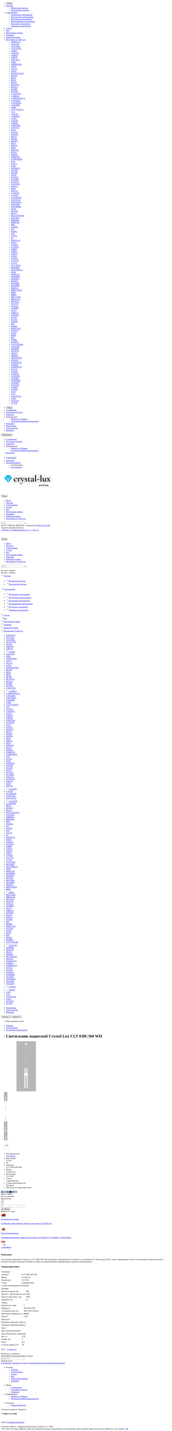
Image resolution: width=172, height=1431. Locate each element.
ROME (14, 340)
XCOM (14, 403)
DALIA (14, 132)
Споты (9, 28)
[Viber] (13, 1192)
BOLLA (14, 87)
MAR (13, 272)
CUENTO (15, 128)
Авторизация (16, 465)
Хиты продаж (12, 428)
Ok (127, 1429)
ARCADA (15, 60)
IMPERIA (15, 220)
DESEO (14, 141)
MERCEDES (16, 290)
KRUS (14, 243)
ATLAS (14, 69)
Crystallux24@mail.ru (15, 1422)
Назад (9, 3)
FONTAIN (15, 184)
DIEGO (14, 146)
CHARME (15, 105)
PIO (12, 324)
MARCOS (15, 274)
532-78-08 (43, 525)
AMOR (14, 58)
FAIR (13, 166)
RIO (13, 338)
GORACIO (16, 200)
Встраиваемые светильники (23, 21)
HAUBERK (16, 207)
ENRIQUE (15, 157)
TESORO (15, 383)
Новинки (10, 430)
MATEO (14, 281)
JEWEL (14, 231)
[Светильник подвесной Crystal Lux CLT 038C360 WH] (26, 1091)
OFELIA (14, 306)
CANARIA (16, 100)
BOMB (14, 89)
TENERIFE (16, 380)
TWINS (14, 390)
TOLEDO (15, 385)
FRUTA (14, 191)
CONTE (14, 114)
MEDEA (14, 288)
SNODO (14, 360)
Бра (7, 30)
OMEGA (15, 313)
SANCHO (15, 347)
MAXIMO (15, 286)
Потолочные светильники (22, 17)
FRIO (13, 189)
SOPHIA (15, 365)
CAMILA (15, 96)
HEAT (13, 209)
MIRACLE (15, 299)
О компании (11, 410)
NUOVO (15, 304)
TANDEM (15, 376)
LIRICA (14, 254)
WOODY (15, 401)
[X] (10, 1192)
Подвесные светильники (21, 15)
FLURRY (15, 180)
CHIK (13, 107)
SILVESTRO (16, 358)
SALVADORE (17, 344)
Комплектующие (13, 37)
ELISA (14, 152)
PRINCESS (16, 329)
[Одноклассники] (5, 1192)
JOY (13, 234)
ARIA (13, 62)
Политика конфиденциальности (25, 421)
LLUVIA (15, 261)
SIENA (14, 353)
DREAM (15, 150)
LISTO (14, 256)
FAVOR (14, 170)
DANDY (15, 134)
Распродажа (11, 426)
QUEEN (14, 331)
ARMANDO (16, 64)
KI (12, 238)
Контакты (10, 424)
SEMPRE (15, 349)
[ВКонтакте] (2, 1192)
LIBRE (14, 250)
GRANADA (16, 202)
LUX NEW (16, 265)
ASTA (13, 67)
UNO (13, 392)
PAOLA (14, 320)
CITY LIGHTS (17, 110)
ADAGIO (15, 44)
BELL (13, 78)
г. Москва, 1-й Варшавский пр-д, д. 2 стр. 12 (20, 530)
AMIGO (14, 55)
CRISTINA (16, 125)
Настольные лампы (14, 33)
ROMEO (15, 342)
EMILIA (14, 155)
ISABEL (14, 227)
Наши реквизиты (18, 1405)
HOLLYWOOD (17, 216)
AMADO (15, 53)
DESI (13, 143)
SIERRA (14, 356)
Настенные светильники (21, 19)
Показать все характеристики (18, 1187)
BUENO (14, 91)
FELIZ (14, 175)
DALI (13, 130)
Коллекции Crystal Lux (16, 40)
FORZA (14, 186)
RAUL (14, 333)
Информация (11, 417)
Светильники (12, 12)
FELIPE (14, 173)
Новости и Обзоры (19, 419)
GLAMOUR (16, 198)
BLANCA (15, 85)
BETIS (14, 82)
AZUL (14, 71)
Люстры (9, 6)
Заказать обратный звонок (12, 528)
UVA (13, 394)
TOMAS (14, 387)
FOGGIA (15, 182)
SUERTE (15, 374)
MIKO (13, 295)
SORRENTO (16, 367)
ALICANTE (16, 49)
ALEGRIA (15, 46)
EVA (13, 161)
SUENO (14, 371)
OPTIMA (15, 315)
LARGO (14, 245)
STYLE (14, 369)
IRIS (13, 225)
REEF (13, 335)
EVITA (14, 164)
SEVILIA (15, 351)
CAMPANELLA (18, 98)
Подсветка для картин (20, 24)
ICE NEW (15, 218)
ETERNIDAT (16, 159)
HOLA (14, 213)
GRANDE (15, 204)
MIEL (13, 292)
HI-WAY (14, 211)
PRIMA (14, 326)
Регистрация (16, 467)
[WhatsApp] (16, 1192)
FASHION (15, 168)
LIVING (14, 259)
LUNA (14, 263)
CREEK (14, 123)
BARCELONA (17, 73)
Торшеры (10, 35)
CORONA (15, 116)
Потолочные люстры (20, 10)
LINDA (14, 252)
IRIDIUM (15, 222)
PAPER (14, 322)
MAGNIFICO (17, 270)
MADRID (15, 268)
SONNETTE (16, 362)
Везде (8, 500)
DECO (14, 137)
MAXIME (15, 283)
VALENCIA (16, 396)
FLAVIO (14, 177)
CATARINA (16, 103)
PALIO (14, 317)
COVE (14, 119)
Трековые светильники (21, 26)
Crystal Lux (11, 1349)
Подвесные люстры (19, 8)
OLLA (14, 310)
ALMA (14, 51)
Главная (9, 1025)
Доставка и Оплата (14, 412)
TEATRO (15, 378)
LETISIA (15, 247)
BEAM (14, 76)
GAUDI (14, 195)
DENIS (14, 139)
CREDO (14, 121)
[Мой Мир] (8, 1192)
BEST (13, 80)
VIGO (13, 399)
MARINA (15, 279)
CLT (13, 112)
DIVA (13, 148)
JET (12, 229)
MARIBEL (15, 277)
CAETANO (16, 94)
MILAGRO (16, 297)
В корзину (6, 1209)
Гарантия (10, 414)
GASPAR (15, 193)
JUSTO (14, 236)
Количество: (6, 1199)
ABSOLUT (16, 42)
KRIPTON (15, 240)
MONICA (15, 301)
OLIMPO (15, 308)
